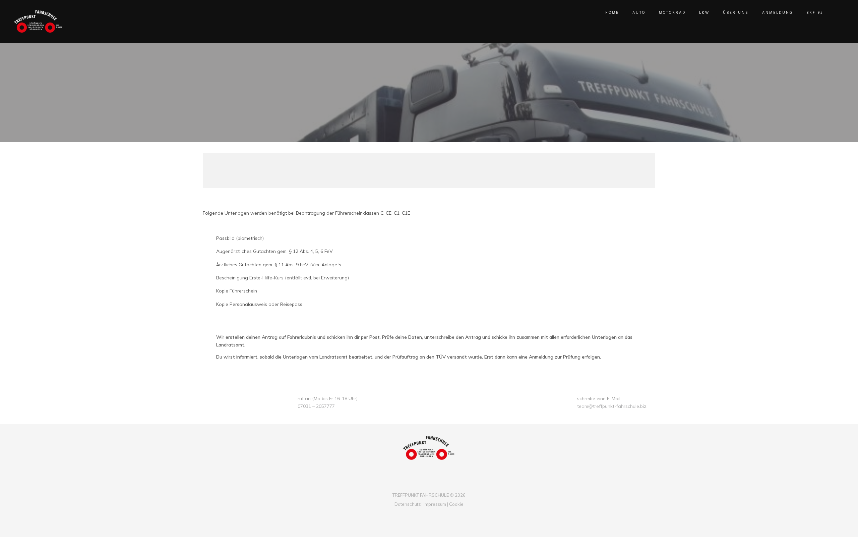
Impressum (434, 504)
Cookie (456, 504)
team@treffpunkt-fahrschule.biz (612, 406)
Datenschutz (407, 504)
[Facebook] (423, 484)
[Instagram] (434, 484)
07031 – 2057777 (316, 406)
